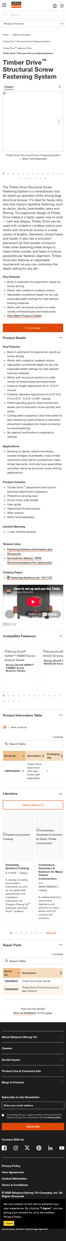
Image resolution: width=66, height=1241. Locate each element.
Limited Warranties (14, 1178)
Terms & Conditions (15, 1184)
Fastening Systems (21, 34)
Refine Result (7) (33, 804)
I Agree (9, 1223)
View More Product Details (24, 315)
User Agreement (13, 1172)
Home (5, 34)
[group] (20, 669)
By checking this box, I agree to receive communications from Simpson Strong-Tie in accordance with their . (34, 1116)
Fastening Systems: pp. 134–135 (31, 577)
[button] (33, 328)
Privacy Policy (12, 1216)
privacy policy (54, 1117)
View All (51, 933)
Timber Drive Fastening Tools (17, 48)
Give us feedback (24, 1013)
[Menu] (4, 6)
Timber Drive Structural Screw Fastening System (26, 41)
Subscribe (33, 1126)
